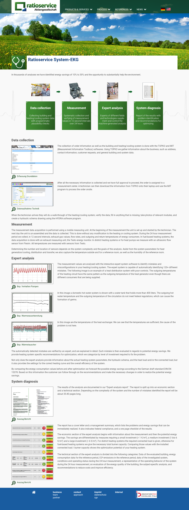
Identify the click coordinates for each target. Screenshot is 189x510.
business (57, 492)
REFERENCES (121, 9)
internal (119, 492)
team (54, 494)
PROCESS (102, 9)
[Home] (35, 6)
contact (77, 492)
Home (34, 492)
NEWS (140, 9)
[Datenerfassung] (40, 105)
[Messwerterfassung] (76, 105)
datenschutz (96, 494)
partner (56, 497)
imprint (97, 492)
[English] (168, 9)
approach (75, 494)
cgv (96, 497)
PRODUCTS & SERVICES (77, 9)
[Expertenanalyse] (112, 105)
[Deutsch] (163, 9)
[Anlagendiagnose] (148, 105)
